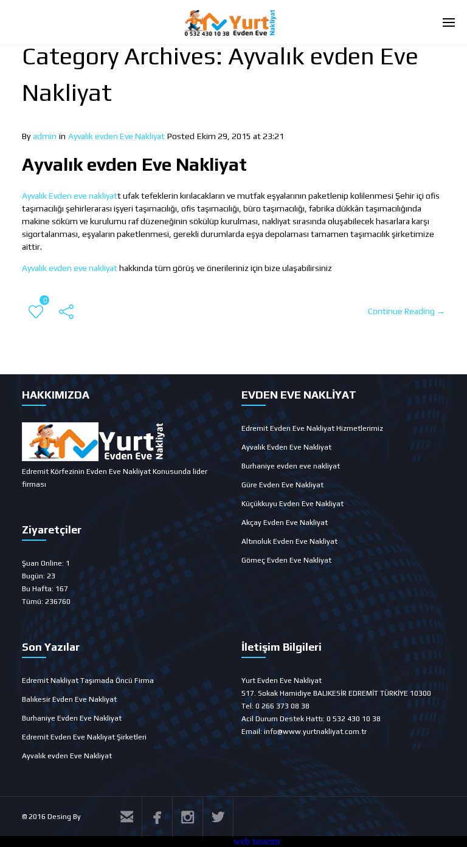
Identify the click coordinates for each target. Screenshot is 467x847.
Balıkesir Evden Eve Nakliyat (69, 699)
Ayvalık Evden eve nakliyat (69, 196)
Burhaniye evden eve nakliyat (290, 466)
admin (45, 136)
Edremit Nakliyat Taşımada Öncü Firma (88, 680)
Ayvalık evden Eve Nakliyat (116, 136)
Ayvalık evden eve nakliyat (69, 268)
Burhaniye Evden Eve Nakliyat (72, 718)
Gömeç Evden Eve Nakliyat (286, 560)
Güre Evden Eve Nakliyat (282, 485)
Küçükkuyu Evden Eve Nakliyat (292, 503)
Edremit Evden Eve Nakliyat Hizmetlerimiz (312, 428)
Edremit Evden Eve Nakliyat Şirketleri (84, 737)
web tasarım (257, 841)
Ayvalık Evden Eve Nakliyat (286, 447)
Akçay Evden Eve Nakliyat (284, 522)
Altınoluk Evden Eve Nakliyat (289, 541)
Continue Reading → (406, 311)
